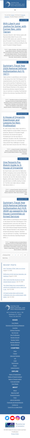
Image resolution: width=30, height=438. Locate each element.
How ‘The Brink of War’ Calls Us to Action (14, 268)
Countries (15, 328)
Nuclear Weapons (19, 105)
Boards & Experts (15, 395)
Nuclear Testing (15, 340)
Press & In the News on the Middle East (19, 55)
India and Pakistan (15, 356)
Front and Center (15, 381)
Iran (15, 358)
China (15, 351)
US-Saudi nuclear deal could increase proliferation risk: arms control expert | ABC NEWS (14, 295)
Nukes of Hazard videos (15, 379)
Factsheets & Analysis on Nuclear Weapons (18, 99)
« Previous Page (6, 255)
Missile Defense (13, 246)
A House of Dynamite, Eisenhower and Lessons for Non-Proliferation (14, 121)
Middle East (24, 49)
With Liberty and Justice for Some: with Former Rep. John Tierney (14, 27)
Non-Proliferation (12, 105)
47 (25, 254)
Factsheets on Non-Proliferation (17, 104)
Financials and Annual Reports (15, 402)
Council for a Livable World (15, 407)
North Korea (15, 363)
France (15, 353)
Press (15, 397)
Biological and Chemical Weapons (15, 325)
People (25, 51)
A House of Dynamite (15, 149)
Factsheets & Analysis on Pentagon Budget (12, 102)
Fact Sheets (15, 323)
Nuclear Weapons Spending (10, 51)
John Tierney (19, 49)
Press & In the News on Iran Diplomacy (11, 52)
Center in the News (12, 49)
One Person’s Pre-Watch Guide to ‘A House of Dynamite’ (13, 165)
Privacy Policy (15, 434)
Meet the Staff (15, 393)
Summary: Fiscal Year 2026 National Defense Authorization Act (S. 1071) (15, 69)
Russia (15, 365)
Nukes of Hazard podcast (15, 377)
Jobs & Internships (15, 400)
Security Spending (17, 57)
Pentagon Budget (20, 51)
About (15, 390)
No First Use (15, 333)
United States (24, 57)
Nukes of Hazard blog (13, 150)
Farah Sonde (21, 189)
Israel (15, 361)
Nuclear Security (12, 191)
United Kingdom (15, 368)
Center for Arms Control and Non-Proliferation (15, 4)
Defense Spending (15, 330)
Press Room (11, 57)
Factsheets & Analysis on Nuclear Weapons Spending (16, 101)
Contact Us (15, 405)
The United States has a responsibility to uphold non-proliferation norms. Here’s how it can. (14, 287)
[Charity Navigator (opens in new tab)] (9, 425)
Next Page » (5, 258)
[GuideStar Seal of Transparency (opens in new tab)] (20, 425)
